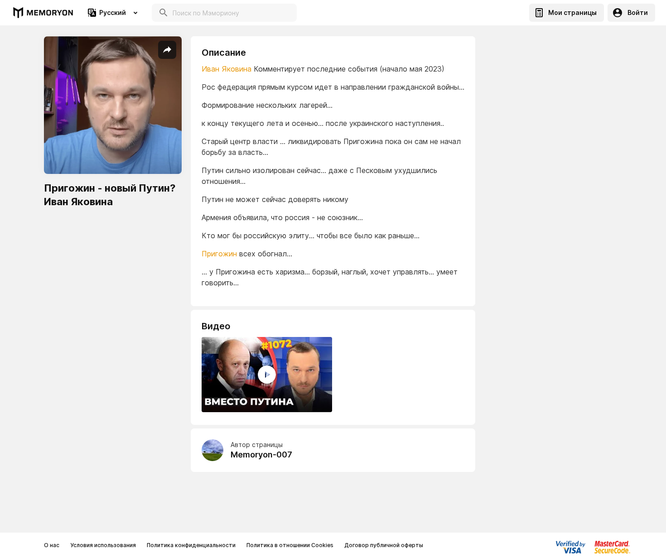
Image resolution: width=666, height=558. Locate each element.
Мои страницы (572, 12)
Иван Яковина (226, 68)
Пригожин (219, 253)
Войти (637, 12)
